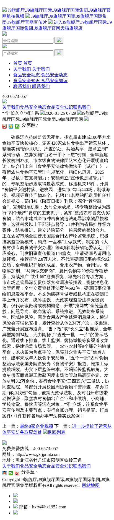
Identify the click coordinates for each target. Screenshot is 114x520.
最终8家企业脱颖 (36, 426)
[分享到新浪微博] (4, 126)
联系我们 (82, 107)
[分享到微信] (17, 126)
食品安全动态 (33, 107)
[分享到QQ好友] (4, 473)
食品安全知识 (59, 107)
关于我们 (11, 107)
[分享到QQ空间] (11, 126)
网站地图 (91, 485)
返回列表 (56, 432)
